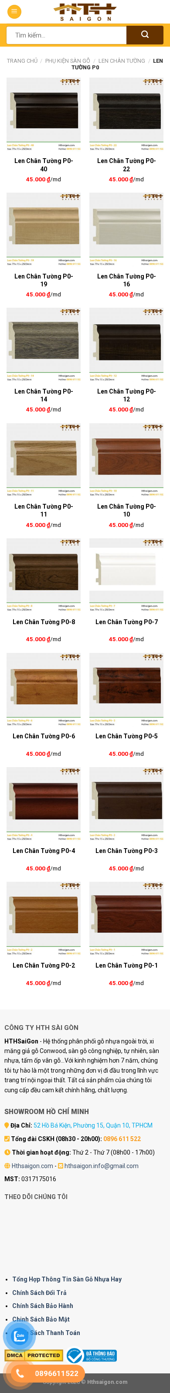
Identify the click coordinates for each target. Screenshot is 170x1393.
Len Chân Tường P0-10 (126, 510)
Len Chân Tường (122, 61)
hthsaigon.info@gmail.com (102, 1165)
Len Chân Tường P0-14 (43, 395)
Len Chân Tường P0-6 (44, 736)
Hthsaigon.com (32, 1165)
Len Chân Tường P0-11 (43, 510)
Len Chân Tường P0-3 (126, 850)
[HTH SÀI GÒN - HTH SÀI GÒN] (85, 12)
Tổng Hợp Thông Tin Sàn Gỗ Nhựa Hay (67, 1279)
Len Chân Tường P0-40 (43, 164)
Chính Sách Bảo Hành (42, 1305)
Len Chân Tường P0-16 (126, 280)
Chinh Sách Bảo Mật (41, 1319)
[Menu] (14, 12)
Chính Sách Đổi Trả (39, 1292)
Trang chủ (22, 61)
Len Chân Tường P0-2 (44, 965)
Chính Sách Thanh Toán (46, 1332)
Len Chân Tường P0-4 (44, 850)
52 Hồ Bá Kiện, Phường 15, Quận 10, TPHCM (93, 1125)
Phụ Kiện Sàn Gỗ (67, 61)
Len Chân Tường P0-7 (126, 621)
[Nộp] (144, 35)
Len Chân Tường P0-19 (43, 280)
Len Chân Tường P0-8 (44, 621)
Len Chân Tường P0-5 (126, 736)
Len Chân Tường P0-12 (126, 395)
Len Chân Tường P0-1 (126, 965)
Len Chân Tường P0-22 (126, 164)
